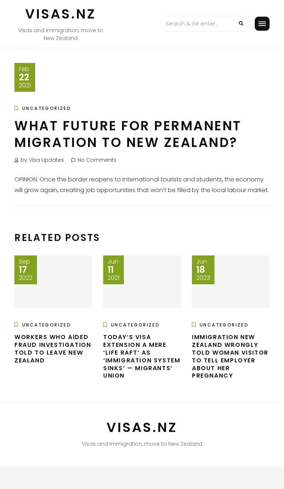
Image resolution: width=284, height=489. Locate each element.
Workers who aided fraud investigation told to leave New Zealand (52, 348)
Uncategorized (46, 108)
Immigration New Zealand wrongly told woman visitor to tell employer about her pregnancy (230, 356)
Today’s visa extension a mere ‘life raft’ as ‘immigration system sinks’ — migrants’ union (141, 356)
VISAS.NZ (60, 13)
